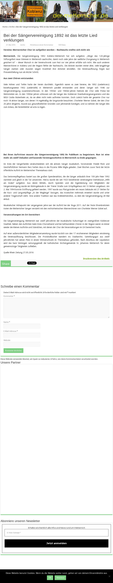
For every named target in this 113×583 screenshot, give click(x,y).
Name (7, 322)
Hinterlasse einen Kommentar (41, 45)
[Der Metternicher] (56, 11)
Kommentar (9, 296)
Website (7, 340)
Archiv (11, 27)
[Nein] (109, 576)
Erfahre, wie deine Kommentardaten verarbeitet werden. (74, 359)
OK (50, 578)
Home (5, 27)
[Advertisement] (56, 277)
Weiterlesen (60, 578)
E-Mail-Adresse (11, 331)
